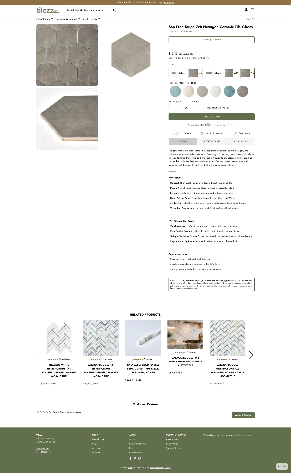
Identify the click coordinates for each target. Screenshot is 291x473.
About (132, 439)
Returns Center (135, 452)
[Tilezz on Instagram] (139, 458)
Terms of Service (173, 448)
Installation (240, 141)
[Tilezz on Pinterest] (135, 458)
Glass (95, 19)
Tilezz (130, 467)
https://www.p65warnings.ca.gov (183, 288)
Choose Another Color (183, 83)
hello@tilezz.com (43, 451)
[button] (175, 91)
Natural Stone (43, 19)
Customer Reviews (137, 443)
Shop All (250, 19)
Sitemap (167, 467)
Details (183, 141)
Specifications (211, 141)
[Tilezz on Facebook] (130, 458)
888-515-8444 (42, 448)
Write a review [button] (243, 415)
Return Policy (172, 443)
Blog (131, 448)
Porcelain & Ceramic (67, 19)
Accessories (97, 448)
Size (171, 64)
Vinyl (85, 19)
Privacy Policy (172, 439)
